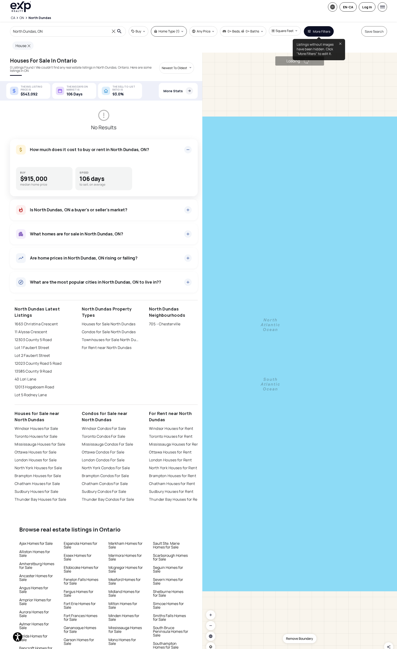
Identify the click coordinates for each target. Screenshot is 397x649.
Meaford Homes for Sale (124, 581)
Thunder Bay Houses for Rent (175, 499)
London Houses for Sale (36, 459)
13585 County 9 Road (33, 371)
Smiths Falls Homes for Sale (169, 617)
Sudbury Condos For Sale (104, 491)
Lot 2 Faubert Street (32, 355)
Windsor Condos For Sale (104, 428)
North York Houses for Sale (38, 467)
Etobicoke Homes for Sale (81, 569)
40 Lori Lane (25, 379)
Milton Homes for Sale (122, 605)
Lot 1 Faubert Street (32, 347)
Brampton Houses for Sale (38, 475)
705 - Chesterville (165, 323)
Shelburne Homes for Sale (168, 593)
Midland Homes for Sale (124, 593)
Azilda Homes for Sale (33, 637)
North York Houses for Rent (173, 467)
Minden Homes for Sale (123, 617)
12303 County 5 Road (33, 339)
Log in (367, 7)
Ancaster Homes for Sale (36, 577)
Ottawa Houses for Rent (170, 452)
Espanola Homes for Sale (80, 545)
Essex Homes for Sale (78, 557)
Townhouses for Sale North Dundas (111, 339)
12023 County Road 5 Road (38, 363)
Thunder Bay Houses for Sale (40, 499)
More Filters (321, 31)
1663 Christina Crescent (36, 323)
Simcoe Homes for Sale (168, 605)
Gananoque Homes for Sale (80, 629)
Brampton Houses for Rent (172, 475)
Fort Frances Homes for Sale (80, 617)
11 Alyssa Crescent (31, 331)
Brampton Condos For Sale (105, 475)
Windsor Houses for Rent (171, 428)
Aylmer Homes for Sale (34, 625)
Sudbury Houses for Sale (36, 491)
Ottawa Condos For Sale (103, 452)
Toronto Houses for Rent (171, 436)
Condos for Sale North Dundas (109, 331)
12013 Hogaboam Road (34, 386)
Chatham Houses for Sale (37, 483)
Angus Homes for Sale (33, 589)
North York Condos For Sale (106, 467)
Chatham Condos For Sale (105, 483)
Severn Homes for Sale (168, 581)
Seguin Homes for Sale (168, 569)
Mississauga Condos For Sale (107, 444)
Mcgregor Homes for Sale (125, 569)
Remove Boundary (299, 638)
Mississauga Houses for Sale (40, 444)
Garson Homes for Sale (79, 641)
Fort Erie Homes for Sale (80, 605)
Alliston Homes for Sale (34, 553)
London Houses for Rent (170, 459)
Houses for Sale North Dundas (108, 323)
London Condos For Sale (103, 459)
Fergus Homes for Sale (78, 593)
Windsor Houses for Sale (36, 428)
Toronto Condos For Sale (103, 436)
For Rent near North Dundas (106, 347)
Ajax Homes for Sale (36, 543)
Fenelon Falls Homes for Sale (81, 581)
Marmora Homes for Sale (125, 557)
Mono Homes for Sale (122, 641)
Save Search (374, 31)
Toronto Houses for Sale (36, 436)
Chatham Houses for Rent (172, 483)
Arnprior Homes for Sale (35, 601)
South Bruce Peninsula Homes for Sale (170, 631)
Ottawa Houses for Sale (36, 452)
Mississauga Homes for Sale (125, 629)
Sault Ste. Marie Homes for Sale (166, 545)
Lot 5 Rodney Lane (31, 394)
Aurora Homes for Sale (34, 613)
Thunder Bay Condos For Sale (108, 499)
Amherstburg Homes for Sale (36, 565)
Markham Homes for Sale (125, 545)
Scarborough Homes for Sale (170, 557)
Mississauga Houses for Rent (174, 444)
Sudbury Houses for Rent (171, 491)
